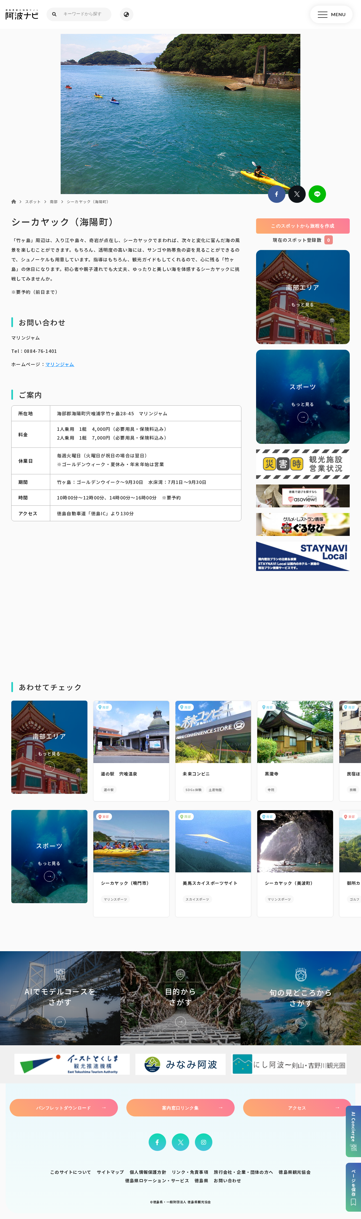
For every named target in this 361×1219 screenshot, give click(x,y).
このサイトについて (70, 1172)
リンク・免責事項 (190, 1172)
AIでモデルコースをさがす (60, 998)
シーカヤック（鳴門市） (126, 883)
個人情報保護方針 (148, 1172)
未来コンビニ (196, 774)
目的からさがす (180, 998)
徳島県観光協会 (295, 1172)
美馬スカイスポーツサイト (210, 883)
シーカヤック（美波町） (290, 883)
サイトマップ (110, 1172)
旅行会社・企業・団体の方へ (243, 1172)
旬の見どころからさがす (301, 998)
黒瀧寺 (272, 774)
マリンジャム (59, 364)
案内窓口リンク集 (180, 1107)
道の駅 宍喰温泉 (119, 774)
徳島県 (201, 1180)
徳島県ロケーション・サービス (157, 1180)
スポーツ (303, 397)
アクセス (297, 1107)
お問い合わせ (227, 1180)
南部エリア (303, 297)
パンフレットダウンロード (63, 1107)
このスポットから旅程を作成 (302, 225)
